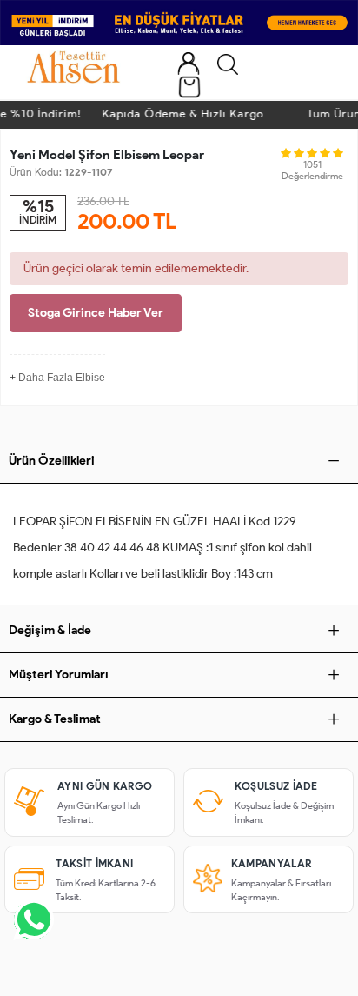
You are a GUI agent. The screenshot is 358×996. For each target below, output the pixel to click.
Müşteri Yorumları (59, 674)
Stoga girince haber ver (95, 312)
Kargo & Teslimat (55, 719)
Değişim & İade (50, 630)
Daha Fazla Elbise (61, 377)
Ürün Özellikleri (52, 460)
